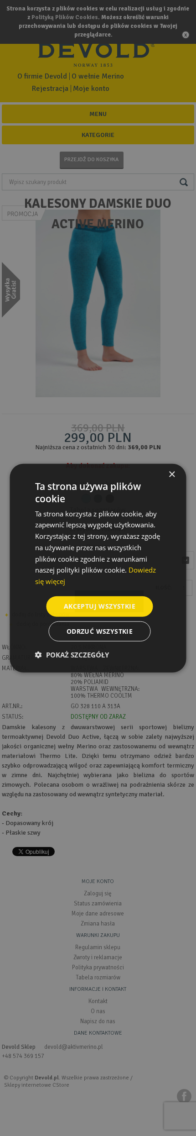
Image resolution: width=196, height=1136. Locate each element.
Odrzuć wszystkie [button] (100, 630)
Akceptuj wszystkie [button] (99, 606)
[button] (72, 654)
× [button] (171, 474)
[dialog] (98, 568)
